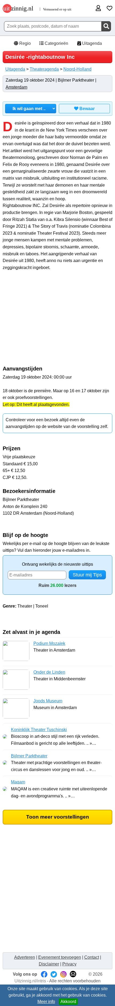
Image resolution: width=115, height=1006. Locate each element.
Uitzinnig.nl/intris (30, 981)
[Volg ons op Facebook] (44, 974)
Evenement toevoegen (59, 957)
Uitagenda (91, 43)
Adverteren (24, 957)
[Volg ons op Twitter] (54, 974)
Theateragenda (44, 69)
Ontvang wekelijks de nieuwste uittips (57, 564)
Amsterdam (16, 87)
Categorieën (56, 43)
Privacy (69, 964)
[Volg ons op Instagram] (63, 974)
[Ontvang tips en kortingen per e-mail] (73, 974)
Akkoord (68, 1001)
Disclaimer (49, 964)
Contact (91, 957)
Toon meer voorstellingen (57, 817)
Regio (24, 43)
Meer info (46, 1001)
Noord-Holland (77, 69)
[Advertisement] (57, 320)
